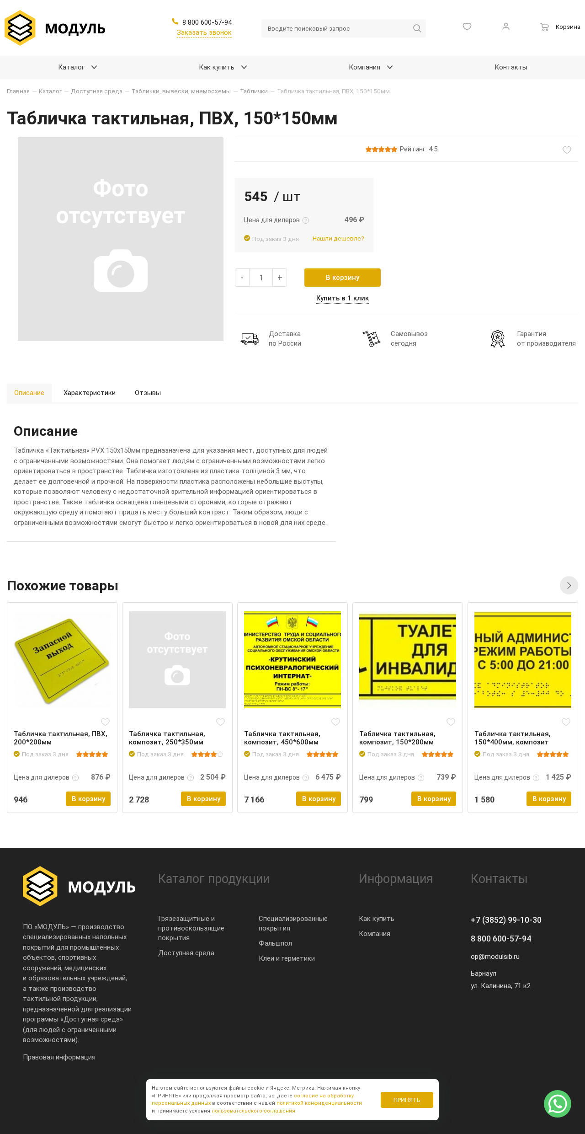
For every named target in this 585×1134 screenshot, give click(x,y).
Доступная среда (186, 953)
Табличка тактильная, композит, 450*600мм (282, 738)
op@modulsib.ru (495, 956)
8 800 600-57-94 (501, 938)
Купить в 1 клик (342, 298)
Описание (29, 393)
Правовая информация (59, 1057)
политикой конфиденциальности (319, 1103)
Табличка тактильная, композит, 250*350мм (167, 738)
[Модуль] (55, 28)
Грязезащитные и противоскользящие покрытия (191, 928)
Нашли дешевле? (338, 238)
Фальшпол (275, 943)
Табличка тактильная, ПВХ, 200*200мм (60, 738)
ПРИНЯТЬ (407, 1100)
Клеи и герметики (287, 958)
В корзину (342, 277)
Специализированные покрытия (293, 923)
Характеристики (90, 393)
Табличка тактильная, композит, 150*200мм (397, 738)
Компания (374, 934)
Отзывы (148, 393)
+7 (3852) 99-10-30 (506, 920)
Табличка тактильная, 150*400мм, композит (512, 738)
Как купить (376, 919)
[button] (569, 585)
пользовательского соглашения (253, 1111)
